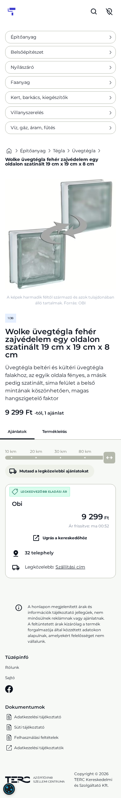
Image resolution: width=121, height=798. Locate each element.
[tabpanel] (60, 512)
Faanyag (20, 82)
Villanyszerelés (27, 112)
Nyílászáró (22, 67)
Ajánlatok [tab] (17, 431)
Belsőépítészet (27, 52)
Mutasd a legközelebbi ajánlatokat (53, 471)
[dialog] (9, 789)
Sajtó (10, 677)
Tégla (59, 150)
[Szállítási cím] (109, 11)
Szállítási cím (70, 567)
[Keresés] (93, 11)
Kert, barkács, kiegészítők (39, 97)
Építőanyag (23, 37)
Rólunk (12, 667)
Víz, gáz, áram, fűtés (33, 127)
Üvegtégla (84, 150)
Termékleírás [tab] (54, 431)
